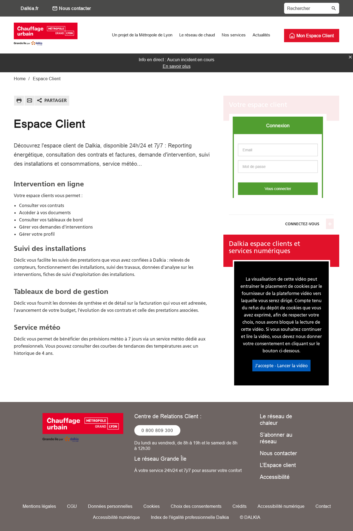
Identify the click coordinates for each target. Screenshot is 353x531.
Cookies (151, 506)
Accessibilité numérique (281, 506)
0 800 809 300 (157, 430)
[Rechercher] (311, 8)
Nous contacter (75, 8)
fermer (350, 57)
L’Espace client (278, 465)
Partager (55, 100)
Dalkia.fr (29, 8)
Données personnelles (110, 506)
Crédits (239, 506)
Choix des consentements (196, 506)
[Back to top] (330, 511)
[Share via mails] (29, 101)
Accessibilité (275, 477)
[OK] (333, 8)
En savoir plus (177, 66)
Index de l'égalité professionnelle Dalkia (190, 517)
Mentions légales (39, 506)
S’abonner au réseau (276, 437)
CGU (72, 506)
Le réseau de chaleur (276, 419)
